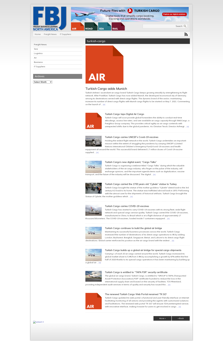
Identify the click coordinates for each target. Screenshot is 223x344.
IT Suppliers (65, 34)
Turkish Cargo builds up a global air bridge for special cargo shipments (143, 250)
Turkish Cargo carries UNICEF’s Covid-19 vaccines (131, 137)
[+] (104, 104)
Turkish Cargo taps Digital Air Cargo (124, 114)
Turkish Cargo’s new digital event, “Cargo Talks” (131, 162)
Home (38, 34)
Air (35, 57)
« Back (181, 318)
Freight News (50, 34)
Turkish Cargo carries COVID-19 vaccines (127, 206)
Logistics (38, 53)
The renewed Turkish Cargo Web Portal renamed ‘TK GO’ (136, 294)
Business (38, 62)
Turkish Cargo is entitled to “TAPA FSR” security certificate (136, 272)
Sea (36, 49)
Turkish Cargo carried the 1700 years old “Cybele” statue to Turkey (141, 184)
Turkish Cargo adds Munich (106, 88)
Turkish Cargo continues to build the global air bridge (133, 228)
